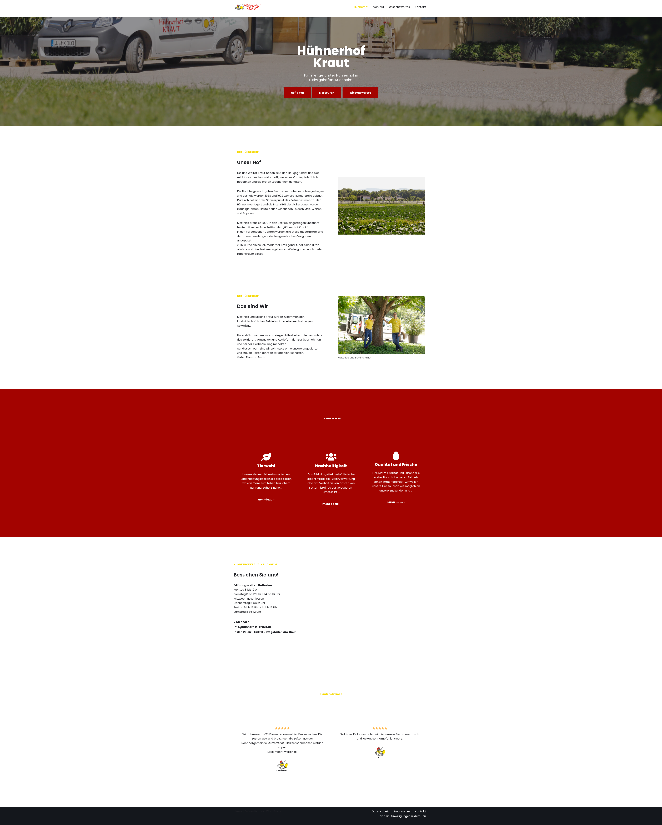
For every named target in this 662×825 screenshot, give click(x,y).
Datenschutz (380, 811)
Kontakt (420, 7)
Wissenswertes (399, 7)
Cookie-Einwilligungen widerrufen (402, 816)
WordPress (273, 811)
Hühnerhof (361, 7)
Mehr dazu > (266, 499)
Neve (238, 811)
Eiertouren (326, 92)
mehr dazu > (331, 504)
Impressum (402, 811)
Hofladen (297, 92)
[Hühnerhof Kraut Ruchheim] (248, 7)
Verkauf (378, 7)
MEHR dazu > (396, 502)
